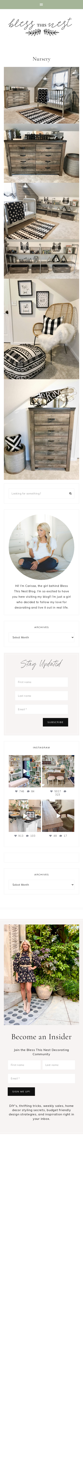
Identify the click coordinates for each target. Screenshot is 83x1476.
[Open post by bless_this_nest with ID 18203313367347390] (58, 816)
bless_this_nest (24, 758)
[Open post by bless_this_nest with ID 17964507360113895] (25, 816)
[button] (41, 4)
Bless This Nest (41, 26)
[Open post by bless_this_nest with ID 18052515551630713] (58, 771)
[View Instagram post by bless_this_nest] (37, 783)
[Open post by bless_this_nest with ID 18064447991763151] (25, 771)
